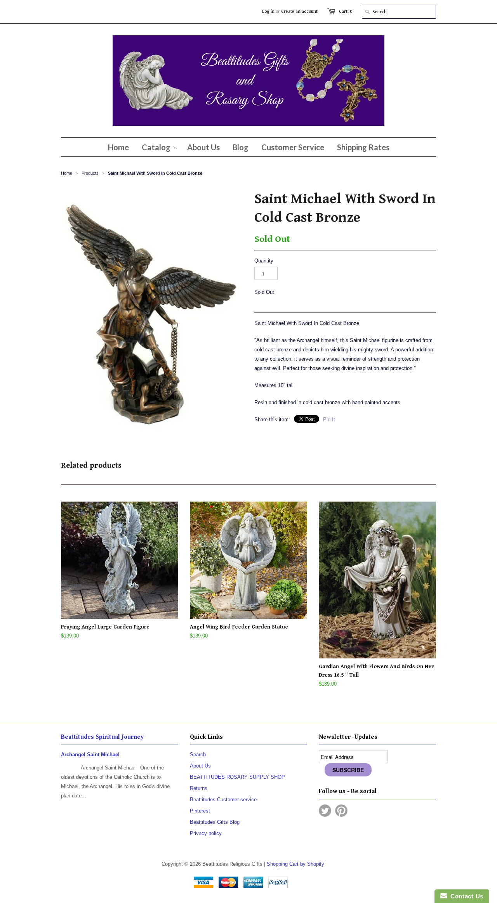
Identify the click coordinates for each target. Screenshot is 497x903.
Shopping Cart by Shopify (295, 864)
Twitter (325, 810)
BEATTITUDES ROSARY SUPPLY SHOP (237, 777)
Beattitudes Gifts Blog (215, 822)
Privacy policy (206, 833)
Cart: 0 (345, 11)
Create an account (299, 11)
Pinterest (200, 811)
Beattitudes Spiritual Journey (102, 737)
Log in (268, 11)
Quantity (263, 261)
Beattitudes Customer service (223, 799)
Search (198, 754)
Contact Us (465, 896)
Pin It (329, 419)
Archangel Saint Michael (90, 754)
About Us (200, 766)
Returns (198, 788)
